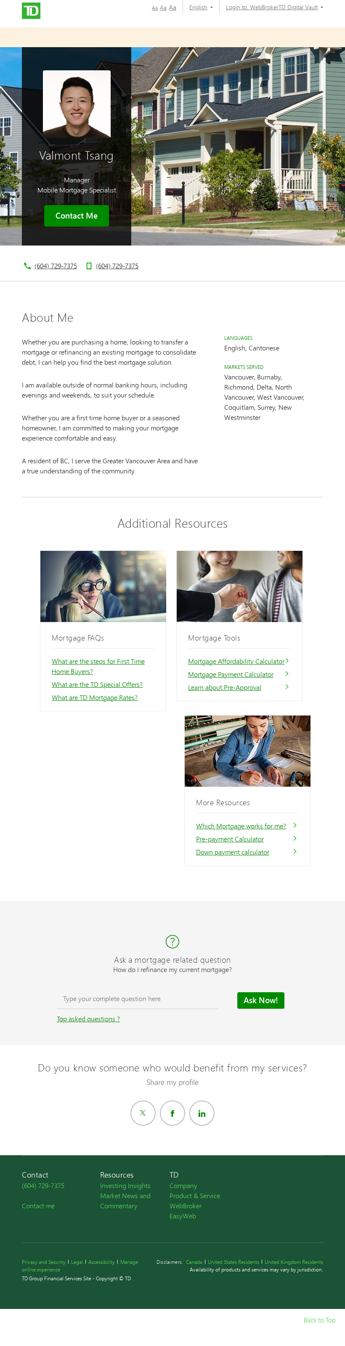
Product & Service (195, 1195)
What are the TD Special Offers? (97, 684)
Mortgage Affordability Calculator (236, 661)
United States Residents (233, 1262)
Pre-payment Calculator (230, 839)
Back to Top (319, 1320)
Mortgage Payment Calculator (230, 674)
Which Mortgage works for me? (241, 826)
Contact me (38, 1205)
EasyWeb (183, 1215)
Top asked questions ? (88, 1018)
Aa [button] (155, 7)
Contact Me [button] (77, 216)
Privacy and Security (44, 1262)
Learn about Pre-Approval (224, 687)
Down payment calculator (232, 852)
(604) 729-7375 (55, 265)
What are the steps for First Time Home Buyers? (98, 666)
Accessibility (101, 1262)
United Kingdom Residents (294, 1262)
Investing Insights (125, 1185)
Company (183, 1185)
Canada (194, 1262)
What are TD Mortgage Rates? (95, 697)
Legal (77, 1262)
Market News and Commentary (125, 1200)
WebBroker (186, 1205)
